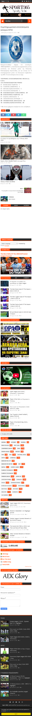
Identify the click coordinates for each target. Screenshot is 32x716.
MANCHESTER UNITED (7, 464)
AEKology (5, 554)
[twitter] (24, 1)
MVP (19, 464)
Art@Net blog (6, 562)
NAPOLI (3, 467)
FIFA (10, 454)
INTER (3, 457)
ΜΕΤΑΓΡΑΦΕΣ (21, 485)
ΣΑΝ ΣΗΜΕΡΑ (5, 495)
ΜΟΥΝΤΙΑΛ (4, 488)
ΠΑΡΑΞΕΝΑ (15, 492)
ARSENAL (4, 442)
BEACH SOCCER (5, 445)
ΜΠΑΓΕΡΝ (4, 492)
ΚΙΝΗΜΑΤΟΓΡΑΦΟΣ (15, 482)
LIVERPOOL (13, 457)
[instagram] (30, 1)
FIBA (3, 454)
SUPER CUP (18, 476)
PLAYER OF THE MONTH (7, 470)
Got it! (16, 714)
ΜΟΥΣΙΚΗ (15, 488)
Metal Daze (5, 556)
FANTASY (17, 451)
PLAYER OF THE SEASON (7, 473)
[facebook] (22, 1)
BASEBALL (23, 442)
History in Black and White (8, 181)
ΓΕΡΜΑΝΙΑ (19, 479)
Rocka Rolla (5, 564)
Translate (6, 246)
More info (8, 711)
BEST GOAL (17, 445)
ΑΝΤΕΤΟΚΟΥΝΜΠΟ (6, 479)
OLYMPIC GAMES (15, 467)
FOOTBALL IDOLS (22, 454)
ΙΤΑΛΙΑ (3, 482)
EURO (18, 448)
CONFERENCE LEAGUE (7, 448)
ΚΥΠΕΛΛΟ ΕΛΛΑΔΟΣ (7, 485)
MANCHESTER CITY (6, 460)
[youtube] (27, 1)
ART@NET (13, 442)
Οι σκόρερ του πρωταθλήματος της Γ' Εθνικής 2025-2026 (14, 139)
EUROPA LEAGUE (5, 451)
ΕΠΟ (8, 110)
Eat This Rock (6, 559)
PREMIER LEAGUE (6, 476)
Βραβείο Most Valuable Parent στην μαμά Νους (13, 161)
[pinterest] (29, 1)
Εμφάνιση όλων (28, 566)
